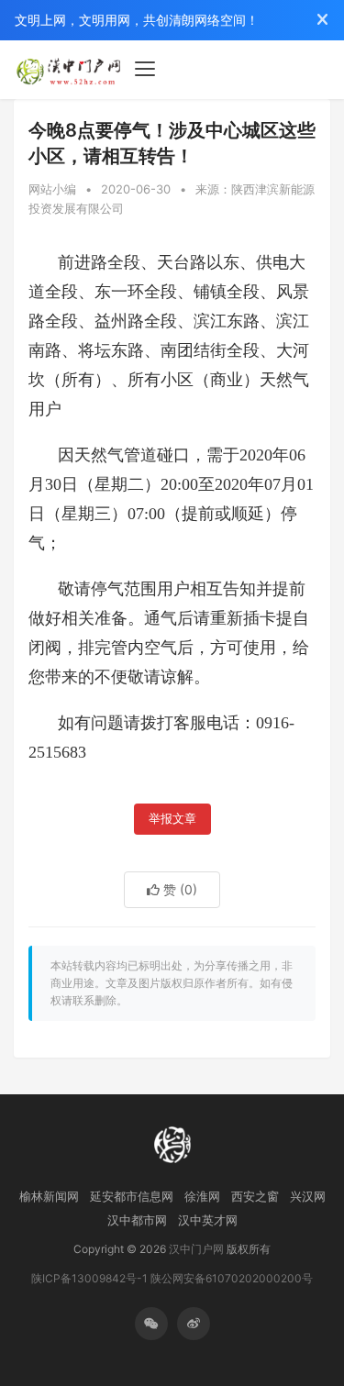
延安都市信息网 (131, 1196)
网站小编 (52, 189)
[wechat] (151, 1323)
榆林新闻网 (49, 1196)
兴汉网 (308, 1196)
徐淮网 (202, 1196)
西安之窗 (255, 1196)
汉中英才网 (208, 1220)
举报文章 (172, 819)
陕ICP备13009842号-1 (89, 1278)
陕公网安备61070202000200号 (231, 1278)
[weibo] (193, 1323)
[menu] (145, 69)
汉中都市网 (137, 1220)
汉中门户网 (196, 1249)
